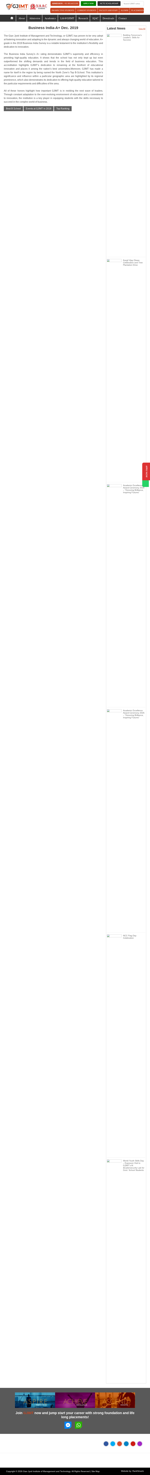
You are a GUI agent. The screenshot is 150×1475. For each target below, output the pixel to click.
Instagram (139, 1443)
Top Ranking (62, 108)
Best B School (13, 108)
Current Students (86, 10)
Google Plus (119, 1443)
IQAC (95, 18)
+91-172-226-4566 (22, 1463)
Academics (50, 18)
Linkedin (126, 1443)
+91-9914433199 (71, 3)
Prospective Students (63, 10)
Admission (34, 18)
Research (83, 18)
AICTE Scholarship (109, 4)
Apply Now (88, 4)
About (21, 18)
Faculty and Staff (108, 10)
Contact (123, 18)
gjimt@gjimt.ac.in (47, 1463)
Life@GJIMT (67, 18)
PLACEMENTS (137, 10)
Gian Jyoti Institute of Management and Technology (46, 1471)
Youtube (133, 1443)
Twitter (112, 1443)
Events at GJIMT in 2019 (38, 108)
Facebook (106, 1443)
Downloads (108, 18)
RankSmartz (138, 1471)
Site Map (95, 1471)
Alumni (124, 10)
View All (142, 29)
